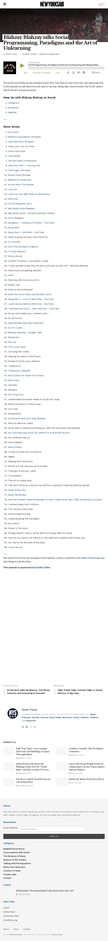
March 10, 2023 (24, 773)
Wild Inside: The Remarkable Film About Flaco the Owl (45, 890)
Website (12, 112)
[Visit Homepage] (52, 4)
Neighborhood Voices (14, 849)
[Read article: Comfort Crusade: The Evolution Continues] (61, 751)
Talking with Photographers (17, 863)
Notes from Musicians (49, 54)
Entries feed (9, 912)
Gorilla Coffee (43, 567)
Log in (6, 907)
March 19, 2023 (77, 755)
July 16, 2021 (75, 783)
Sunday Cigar (10, 874)
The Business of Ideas (14, 856)
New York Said (16, 935)
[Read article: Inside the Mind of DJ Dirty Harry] (61, 782)
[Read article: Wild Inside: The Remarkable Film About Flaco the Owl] (9, 893)
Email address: (10, 828)
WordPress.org (10, 920)
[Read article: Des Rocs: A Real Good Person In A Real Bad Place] (9, 782)
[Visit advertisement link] (54, 626)
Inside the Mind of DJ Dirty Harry (86, 779)
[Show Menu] (4, 4)
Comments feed (11, 916)
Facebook (13, 107)
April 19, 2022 (76, 773)
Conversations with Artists (16, 852)
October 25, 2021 (25, 786)
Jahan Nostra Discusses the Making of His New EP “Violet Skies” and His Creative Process (32, 767)
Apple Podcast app (91, 558)
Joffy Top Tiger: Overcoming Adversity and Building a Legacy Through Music (33, 751)
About (6, 929)
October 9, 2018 (29, 54)
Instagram (13, 102)
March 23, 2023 (24, 758)
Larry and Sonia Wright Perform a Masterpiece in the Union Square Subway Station (87, 767)
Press (16, 929)
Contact (7, 878)
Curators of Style (12, 871)
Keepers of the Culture (14, 860)
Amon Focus (11, 54)
